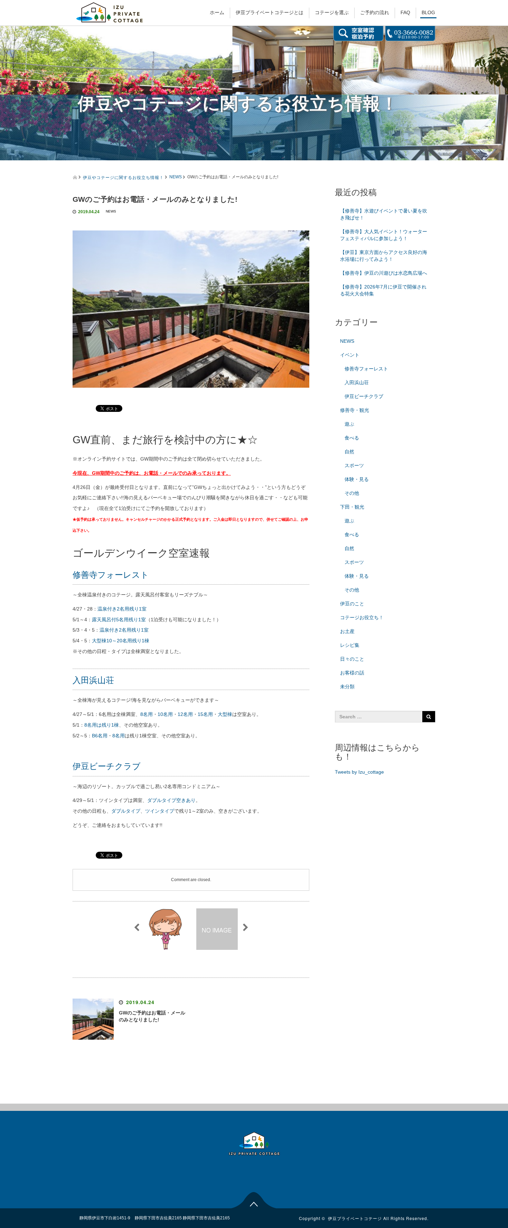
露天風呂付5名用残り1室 (119, 619)
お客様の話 (352, 673)
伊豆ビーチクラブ (107, 766)
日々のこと (352, 659)
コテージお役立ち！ (362, 617)
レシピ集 (349, 645)
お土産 (347, 631)
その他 (352, 493)
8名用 (146, 714)
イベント (349, 355)
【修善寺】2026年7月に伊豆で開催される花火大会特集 (383, 290)
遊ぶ (349, 424)
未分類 (347, 686)
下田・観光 (352, 507)
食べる (352, 438)
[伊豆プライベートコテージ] (109, 11)
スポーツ (354, 465)
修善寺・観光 (354, 410)
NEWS (175, 176)
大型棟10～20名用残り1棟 (120, 640)
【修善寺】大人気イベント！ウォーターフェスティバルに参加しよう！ (383, 235)
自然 (349, 451)
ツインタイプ (159, 811)
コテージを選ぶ (332, 12)
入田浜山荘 (93, 680)
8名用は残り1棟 (101, 725)
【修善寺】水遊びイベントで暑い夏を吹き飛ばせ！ (383, 214)
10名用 (165, 714)
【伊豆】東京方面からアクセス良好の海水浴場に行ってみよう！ (383, 255)
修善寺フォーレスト (111, 574)
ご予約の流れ (374, 12)
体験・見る (357, 479)
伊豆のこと (352, 603)
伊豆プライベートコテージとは (269, 12)
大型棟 (225, 714)
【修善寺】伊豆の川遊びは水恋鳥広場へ (383, 273)
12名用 (185, 714)
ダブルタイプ (125, 811)
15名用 (205, 714)
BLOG (428, 12)
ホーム (217, 12)
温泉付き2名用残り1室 (122, 609)
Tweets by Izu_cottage (359, 772)
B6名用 (99, 735)
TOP (254, 1199)
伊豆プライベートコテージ (355, 1218)
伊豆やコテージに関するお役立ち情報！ (123, 177)
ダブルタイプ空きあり (171, 800)
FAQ (405, 12)
